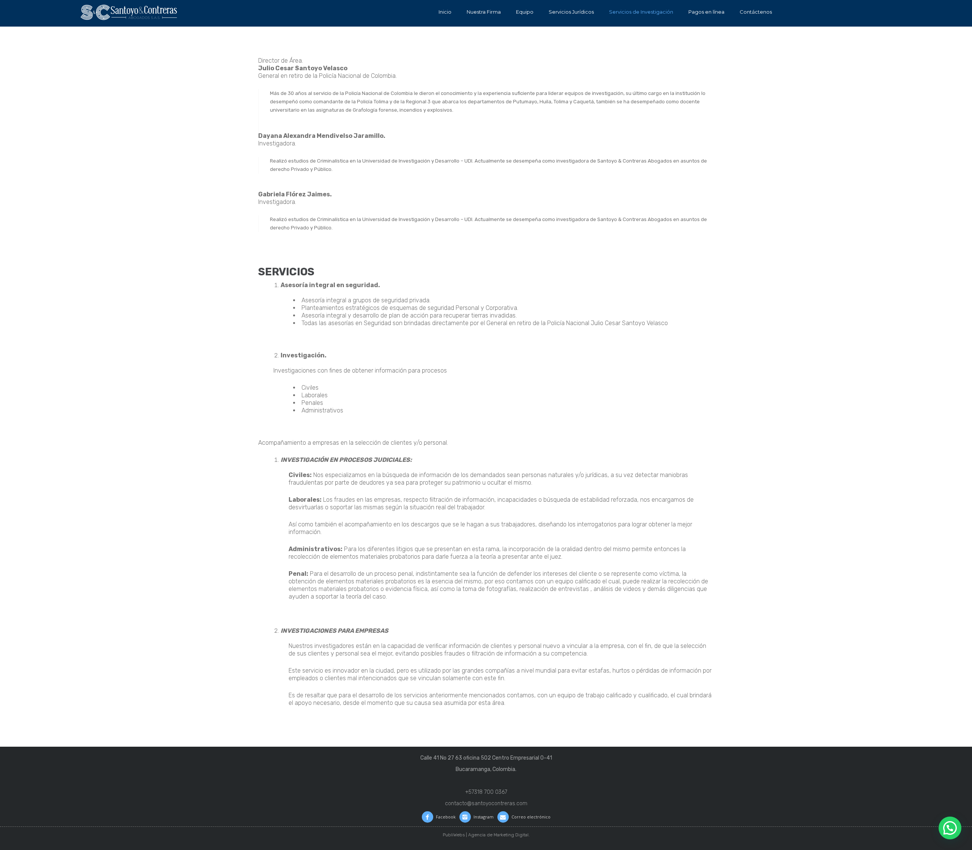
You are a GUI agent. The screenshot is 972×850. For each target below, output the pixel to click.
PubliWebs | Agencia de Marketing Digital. (486, 834)
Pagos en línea (706, 12)
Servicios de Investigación (641, 12)
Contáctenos (756, 12)
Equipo (524, 12)
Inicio (445, 12)
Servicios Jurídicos (571, 12)
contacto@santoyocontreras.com (486, 803)
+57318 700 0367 (486, 792)
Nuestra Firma (484, 12)
